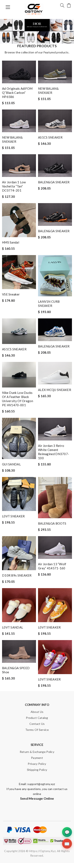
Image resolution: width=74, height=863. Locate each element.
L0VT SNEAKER (13, 516)
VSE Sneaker (11, 294)
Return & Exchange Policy (37, 752)
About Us (37, 711)
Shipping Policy (37, 769)
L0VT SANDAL (12, 627)
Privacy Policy (37, 763)
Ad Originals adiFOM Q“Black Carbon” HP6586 (17, 93)
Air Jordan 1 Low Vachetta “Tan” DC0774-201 (14, 186)
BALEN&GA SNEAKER (54, 182)
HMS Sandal (10, 242)
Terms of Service (37, 729)
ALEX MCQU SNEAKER (54, 390)
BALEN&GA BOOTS (52, 523)
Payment (37, 757)
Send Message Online (37, 798)
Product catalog (37, 717)
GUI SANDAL (11, 464)
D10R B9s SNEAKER (17, 575)
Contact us (37, 723)
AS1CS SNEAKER (50, 137)
